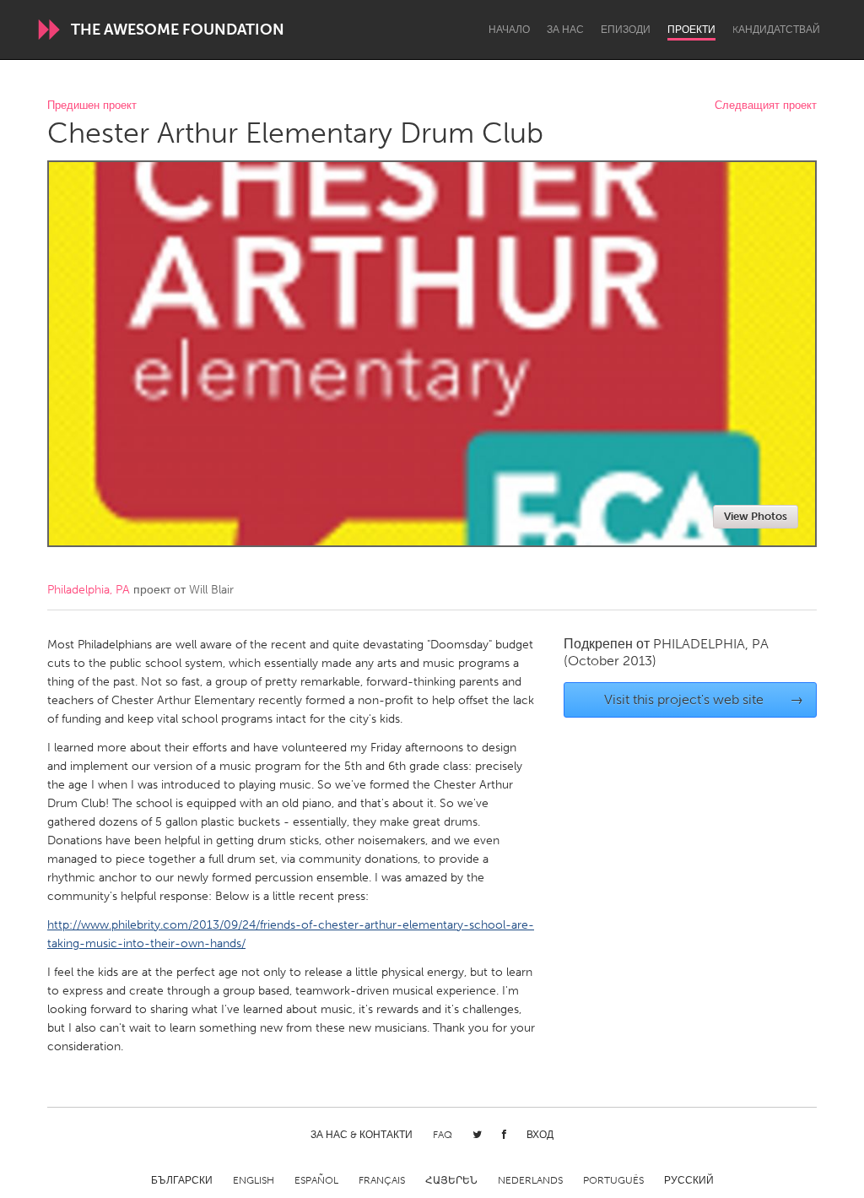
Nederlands (530, 1180)
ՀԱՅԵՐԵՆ (451, 1180)
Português (613, 1180)
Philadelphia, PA (88, 590)
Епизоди (626, 29)
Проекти (691, 29)
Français (382, 1180)
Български (182, 1180)
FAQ (442, 1135)
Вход (540, 1135)
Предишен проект (92, 105)
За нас (565, 29)
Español (316, 1180)
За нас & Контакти (361, 1135)
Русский (689, 1180)
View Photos (755, 516)
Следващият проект (766, 105)
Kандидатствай (776, 29)
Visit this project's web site (704, 699)
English (253, 1180)
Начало (509, 29)
